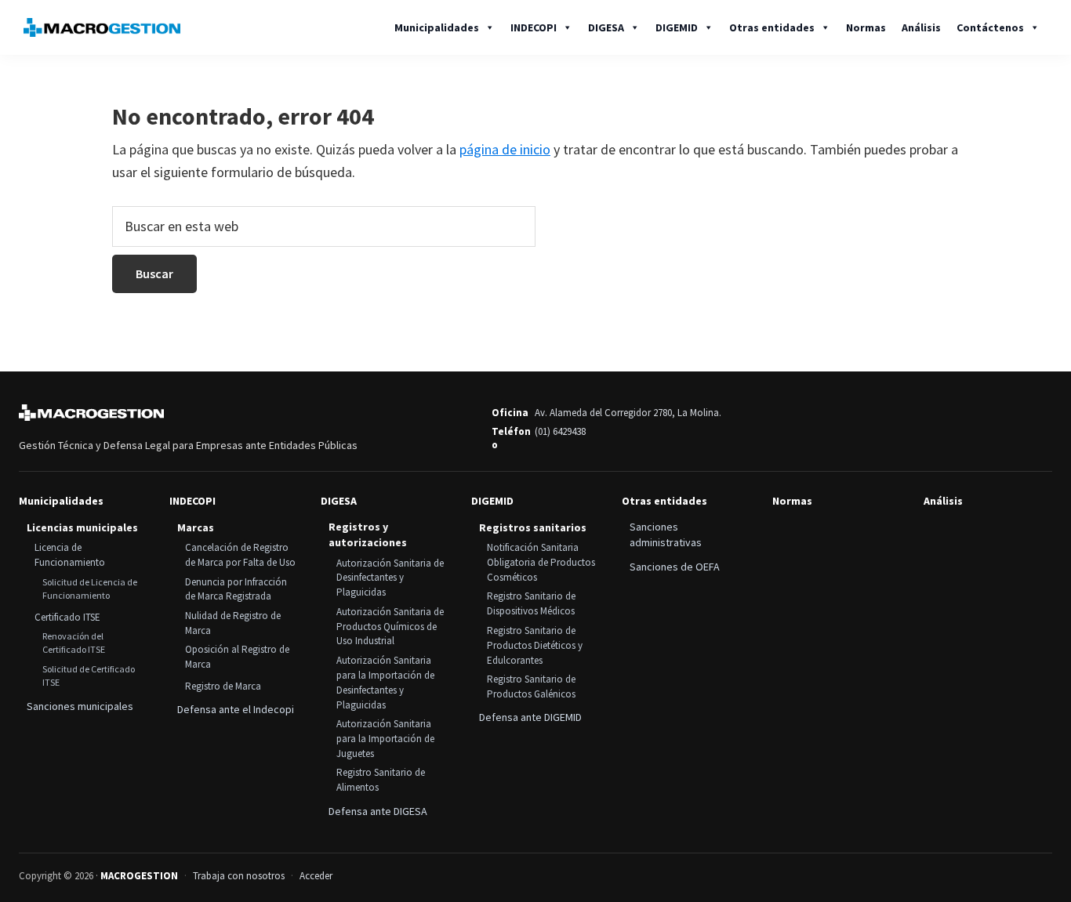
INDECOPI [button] (533, 27)
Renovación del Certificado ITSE (73, 642)
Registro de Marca (223, 686)
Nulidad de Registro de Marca (233, 623)
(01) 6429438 (560, 431)
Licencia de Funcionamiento (69, 555)
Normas (866, 27)
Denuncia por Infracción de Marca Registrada (236, 589)
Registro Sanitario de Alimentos (380, 780)
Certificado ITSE (67, 617)
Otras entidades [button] (772, 27)
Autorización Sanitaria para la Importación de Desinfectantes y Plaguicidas (385, 683)
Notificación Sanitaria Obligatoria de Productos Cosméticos (541, 562)
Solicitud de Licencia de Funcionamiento (89, 588)
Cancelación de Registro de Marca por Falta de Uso (240, 555)
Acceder (316, 875)
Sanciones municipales (80, 706)
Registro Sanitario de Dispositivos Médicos (531, 603)
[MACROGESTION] (91, 413)
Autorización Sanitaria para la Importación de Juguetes (385, 738)
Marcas (195, 527)
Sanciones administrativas (666, 534)
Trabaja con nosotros (239, 875)
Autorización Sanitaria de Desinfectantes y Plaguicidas (390, 578)
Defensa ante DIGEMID (530, 717)
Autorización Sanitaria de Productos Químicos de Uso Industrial (390, 626)
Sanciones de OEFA (675, 567)
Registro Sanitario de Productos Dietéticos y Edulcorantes (535, 645)
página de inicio (504, 149)
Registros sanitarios (532, 527)
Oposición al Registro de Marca (237, 657)
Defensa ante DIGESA (378, 811)
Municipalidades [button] (436, 27)
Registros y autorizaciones (368, 534)
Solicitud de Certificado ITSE (88, 675)
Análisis (921, 27)
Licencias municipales (82, 527)
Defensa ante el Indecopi (235, 709)
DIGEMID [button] (676, 27)
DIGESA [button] (606, 27)
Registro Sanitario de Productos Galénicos (531, 686)
